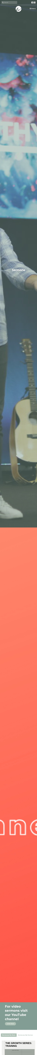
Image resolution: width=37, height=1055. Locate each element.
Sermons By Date (8, 1035)
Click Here (10, 1024)
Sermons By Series (25, 1035)
